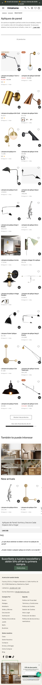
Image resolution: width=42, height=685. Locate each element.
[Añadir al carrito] (19, 69)
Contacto (5, 643)
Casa (3, 636)
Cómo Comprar (7, 649)
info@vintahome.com (22, 592)
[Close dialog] (39, 665)
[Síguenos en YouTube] (10, 656)
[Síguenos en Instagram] (6, 656)
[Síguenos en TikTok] (13, 656)
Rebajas (4, 603)
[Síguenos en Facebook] (3, 656)
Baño (4, 625)
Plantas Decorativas (8, 619)
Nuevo (4, 600)
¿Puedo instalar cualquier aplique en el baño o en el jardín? (21, 550)
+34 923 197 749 (14, 588)
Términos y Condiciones (30, 603)
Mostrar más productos (21, 417)
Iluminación (10, 13)
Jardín (4, 622)
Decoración (6, 613)
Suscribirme (31, 676)
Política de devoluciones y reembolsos (30, 620)
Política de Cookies (28, 606)
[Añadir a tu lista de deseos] (18, 53)
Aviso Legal (26, 613)
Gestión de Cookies (28, 609)
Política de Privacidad (29, 600)
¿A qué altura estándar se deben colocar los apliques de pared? (20, 543)
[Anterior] (2, 3)
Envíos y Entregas (8, 646)
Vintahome (4, 13)
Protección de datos (29, 616)
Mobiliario (5, 606)
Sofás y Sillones (7, 609)
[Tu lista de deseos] (35, 8)
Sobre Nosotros (7, 640)
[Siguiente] (39, 3)
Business (5, 628)
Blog (3, 652)
